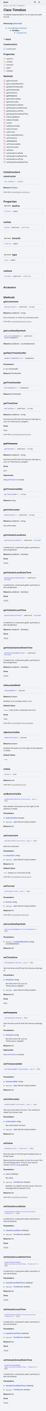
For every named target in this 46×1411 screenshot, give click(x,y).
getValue (30, 1160)
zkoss (5, 2)
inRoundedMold (27, 723)
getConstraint (26, 321)
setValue (25, 1197)
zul (11, 5)
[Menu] (40, 2)
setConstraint (26, 877)
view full (17, 23)
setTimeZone (12, 1054)
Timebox (20, 5)
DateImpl (22, 28)
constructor (26, 192)
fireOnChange (15, 1165)
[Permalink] (18, 176)
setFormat (25, 915)
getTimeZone (26, 434)
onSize (24, 785)
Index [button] (8, 39)
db (14, 5)
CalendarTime (21, 33)
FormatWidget (13, 28)
